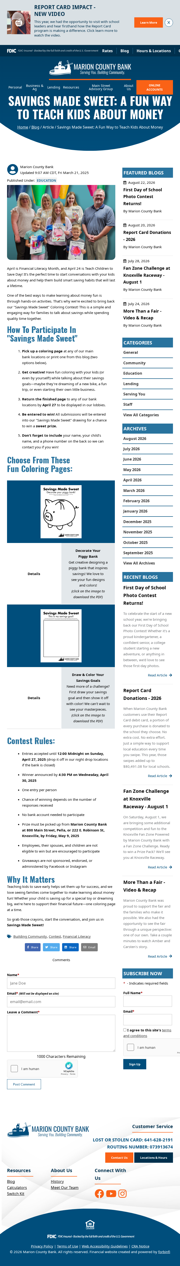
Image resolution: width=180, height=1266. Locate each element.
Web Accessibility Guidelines (105, 1246)
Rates (107, 50)
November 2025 (137, 532)
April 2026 (132, 480)
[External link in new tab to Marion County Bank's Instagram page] (122, 1193)
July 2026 (131, 448)
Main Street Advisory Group (101, 87)
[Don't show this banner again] (169, 22)
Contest (55, 936)
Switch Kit (15, 1193)
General (130, 352)
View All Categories (141, 414)
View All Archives (139, 563)
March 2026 (134, 490)
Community (134, 362)
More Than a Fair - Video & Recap (147, 316)
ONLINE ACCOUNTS (154, 87)
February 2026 (136, 500)
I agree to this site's (147, 1033)
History (57, 1181)
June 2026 (132, 459)
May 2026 (132, 469)
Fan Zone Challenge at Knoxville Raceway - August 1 (147, 277)
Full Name (132, 992)
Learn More (148, 22)
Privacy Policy (42, 1246)
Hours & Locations (154, 50)
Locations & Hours (153, 1157)
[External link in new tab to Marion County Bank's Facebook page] (99, 1193)
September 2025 (138, 552)
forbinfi (164, 1251)
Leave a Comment (23, 1012)
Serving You (134, 394)
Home (22, 127)
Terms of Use (67, 1246)
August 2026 (134, 438)
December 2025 (137, 521)
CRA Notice (140, 1246)
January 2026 (135, 511)
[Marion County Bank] (90, 70)
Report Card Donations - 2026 (147, 237)
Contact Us (119, 1157)
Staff (127, 404)
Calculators (17, 1187)
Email (33, 993)
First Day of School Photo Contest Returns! (147, 199)
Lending (131, 383)
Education (46, 180)
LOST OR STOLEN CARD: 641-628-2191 (133, 1140)
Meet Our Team (65, 1187)
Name (13, 974)
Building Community (30, 936)
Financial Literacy (77, 936)
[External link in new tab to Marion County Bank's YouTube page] (111, 1193)
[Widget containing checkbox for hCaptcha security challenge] (42, 1069)
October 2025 (135, 542)
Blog (124, 50)
